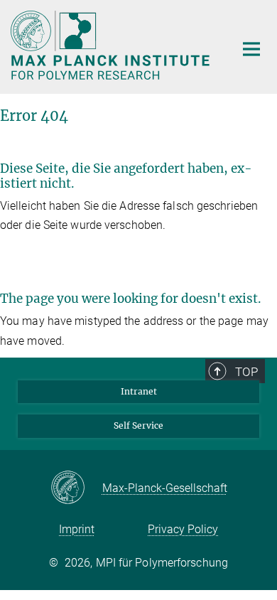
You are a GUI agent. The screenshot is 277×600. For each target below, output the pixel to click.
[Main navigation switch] (251, 49)
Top (246, 372)
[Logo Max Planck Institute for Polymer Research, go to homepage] (112, 45)
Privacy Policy (183, 529)
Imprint (76, 529)
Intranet (139, 391)
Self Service (138, 425)
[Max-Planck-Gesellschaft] (76, 488)
